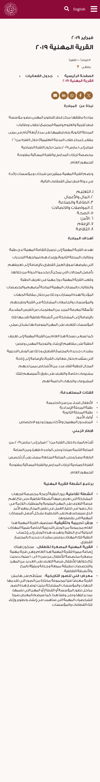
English (79, 9)
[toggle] (91, 9)
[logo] (12, 6)
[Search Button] (64, 9)
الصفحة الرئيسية (78, 76)
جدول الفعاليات (39, 76)
